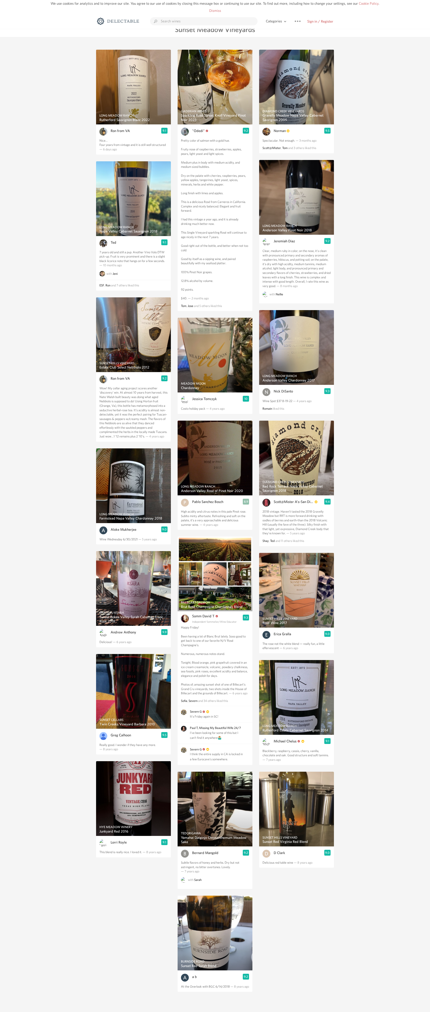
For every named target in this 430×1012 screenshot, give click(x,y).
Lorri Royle (119, 842)
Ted (113, 242)
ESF (101, 285)
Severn (193, 701)
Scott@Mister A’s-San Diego (294, 502)
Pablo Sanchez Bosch (207, 502)
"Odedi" (198, 131)
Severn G (196, 711)
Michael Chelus (285, 741)
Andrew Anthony (123, 632)
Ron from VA (120, 131)
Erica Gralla (282, 634)
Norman (280, 131)
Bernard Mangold (205, 853)
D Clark (279, 853)
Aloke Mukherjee (123, 529)
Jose (190, 306)
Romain (267, 408)
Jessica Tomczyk (204, 399)
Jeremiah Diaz (284, 241)
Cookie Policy (368, 3)
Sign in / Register (320, 21)
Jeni (115, 273)
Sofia (184, 701)
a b (194, 977)
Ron (107, 285)
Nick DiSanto (283, 391)
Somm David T (203, 616)
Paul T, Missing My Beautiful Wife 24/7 (215, 728)
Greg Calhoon (121, 735)
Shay (265, 541)
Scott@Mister (271, 148)
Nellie (279, 294)
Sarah (198, 880)
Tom (183, 306)
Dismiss (215, 11)
